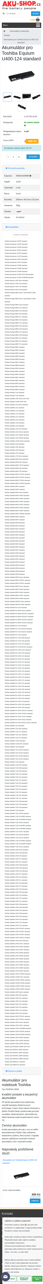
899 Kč (32, 141)
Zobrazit (35, 1201)
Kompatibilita (12, 227)
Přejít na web (37, 1278)
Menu (5, 25)
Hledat (36, 14)
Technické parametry (16, 168)
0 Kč (32, 20)
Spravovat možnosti (24, 1278)
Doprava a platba (14, 1071)
